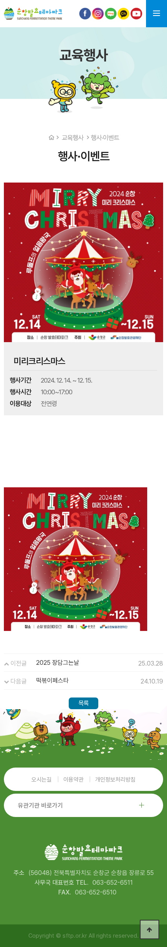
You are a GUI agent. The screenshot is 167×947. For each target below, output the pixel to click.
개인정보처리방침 (115, 779)
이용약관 (73, 779)
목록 (83, 703)
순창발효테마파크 (33, 13)
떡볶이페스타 (52, 680)
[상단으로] (149, 929)
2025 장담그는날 (57, 662)
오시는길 (41, 779)
